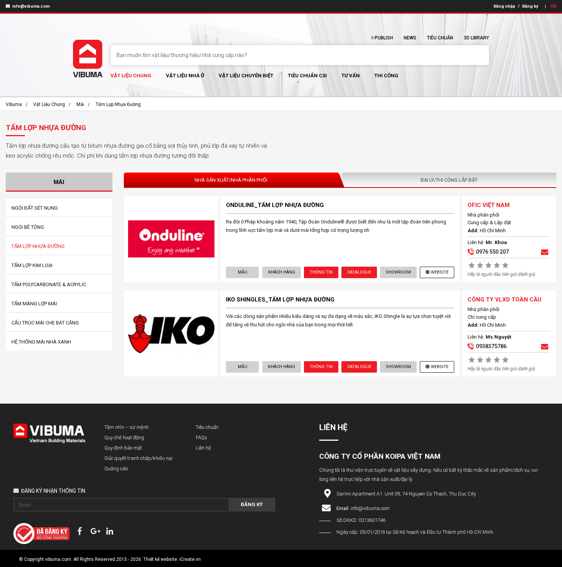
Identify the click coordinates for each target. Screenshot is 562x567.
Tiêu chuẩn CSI (307, 75)
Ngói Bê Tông (27, 227)
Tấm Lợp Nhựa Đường (118, 104)
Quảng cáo (116, 468)
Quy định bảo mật (123, 448)
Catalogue (359, 272)
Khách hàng (281, 272)
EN (553, 6)
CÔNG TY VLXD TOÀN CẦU (504, 299)
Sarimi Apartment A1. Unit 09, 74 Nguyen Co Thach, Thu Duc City (406, 494)
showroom (398, 272)
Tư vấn (350, 75)
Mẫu (242, 272)
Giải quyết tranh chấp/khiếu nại (138, 458)
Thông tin (321, 272)
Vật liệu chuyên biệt (246, 75)
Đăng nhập (504, 6)
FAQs (201, 437)
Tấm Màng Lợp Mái (34, 303)
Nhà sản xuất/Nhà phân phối (231, 180)
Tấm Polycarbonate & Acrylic (48, 284)
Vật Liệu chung (130, 75)
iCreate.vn (190, 559)
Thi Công (386, 75)
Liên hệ (203, 448)
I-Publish (382, 38)
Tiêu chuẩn (440, 38)
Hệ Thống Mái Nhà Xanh (41, 342)
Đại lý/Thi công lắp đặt (449, 180)
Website (439, 272)
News (410, 38)
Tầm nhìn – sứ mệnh (126, 427)
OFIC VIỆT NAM (489, 205)
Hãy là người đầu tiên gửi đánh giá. (502, 274)
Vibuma (14, 104)
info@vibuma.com (30, 6)
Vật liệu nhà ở (185, 75)
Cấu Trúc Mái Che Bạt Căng (45, 323)
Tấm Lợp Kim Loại (31, 265)
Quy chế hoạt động (124, 437)
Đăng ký (530, 6)
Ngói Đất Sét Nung (34, 208)
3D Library (476, 38)
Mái (80, 104)
